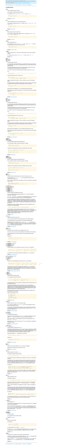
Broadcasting (33, 69)
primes (17, 323)
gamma (13, 310)
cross (11, 226)
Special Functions (9, 4)
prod (11, 310)
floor (11, 18)
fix (14, 18)
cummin (16, 96)
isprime (14, 323)
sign (11, 441)
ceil (11, 39)
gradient (13, 254)
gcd (11, 323)
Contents (28, 4)
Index (30, 4)
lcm (12, 323)
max (13, 154)
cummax (13, 96)
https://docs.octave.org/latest (30, 1)
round (13, 18)
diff (11, 214)
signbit (11, 431)
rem (11, 398)
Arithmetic (24, 4)
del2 (12, 214)
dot (11, 241)
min (11, 96)
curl (12, 241)
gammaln (16, 310)
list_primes (12, 410)
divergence (14, 226)
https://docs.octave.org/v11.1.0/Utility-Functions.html (22, 2)
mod (11, 373)
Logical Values (28, 436)
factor (13, 342)
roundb (16, 49)
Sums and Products (18, 4)
